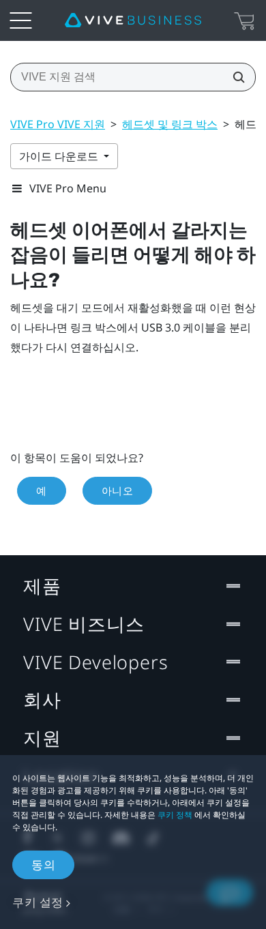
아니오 (118, 490)
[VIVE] (133, 20)
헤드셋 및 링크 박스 (170, 124)
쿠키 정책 (175, 815)
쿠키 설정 (37, 902)
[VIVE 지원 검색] (234, 77)
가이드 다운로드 (60, 156)
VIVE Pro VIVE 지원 (57, 124)
